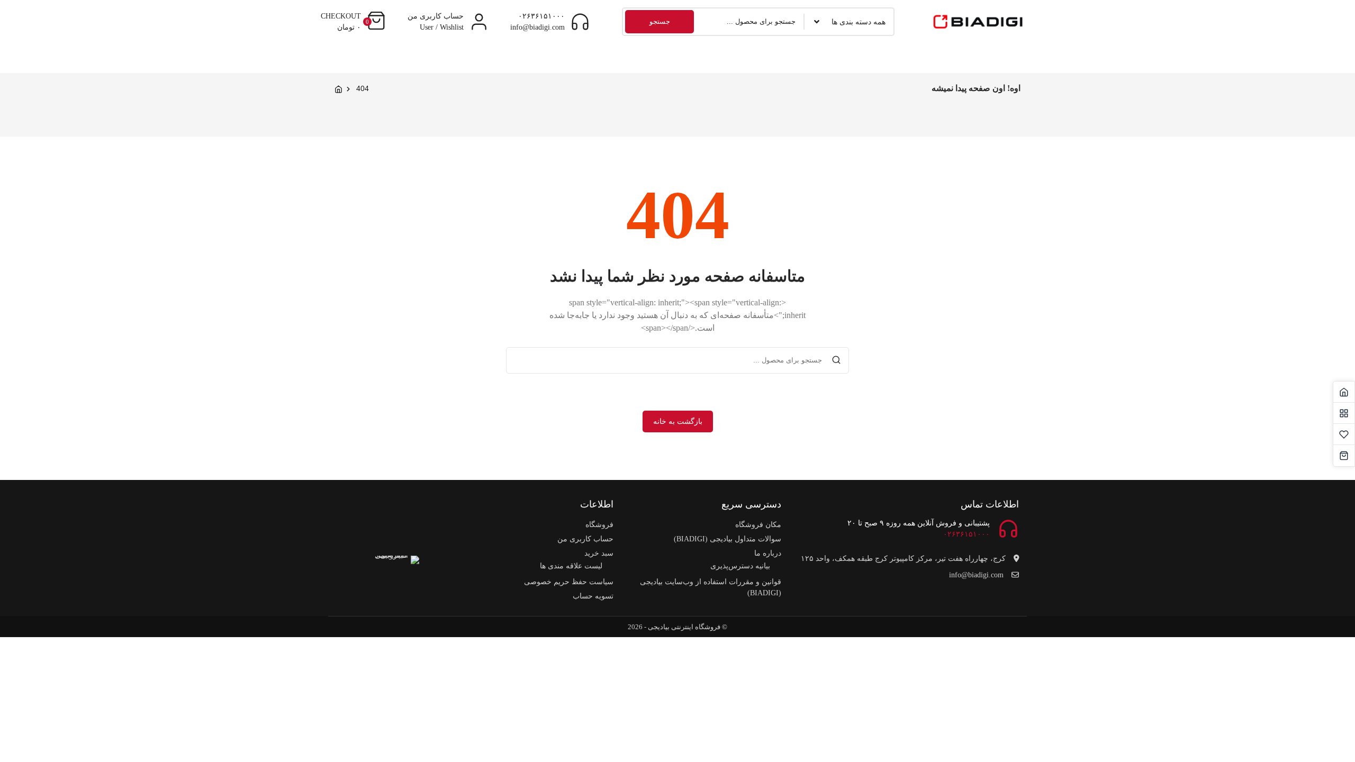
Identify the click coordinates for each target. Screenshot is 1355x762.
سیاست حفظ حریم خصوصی (568, 582)
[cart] (1343, 455)
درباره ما (767, 553)
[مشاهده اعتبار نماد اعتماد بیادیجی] (395, 579)
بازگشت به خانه (677, 421)
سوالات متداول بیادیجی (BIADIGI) (727, 539)
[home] (1343, 392)
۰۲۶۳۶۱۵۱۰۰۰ (541, 16)
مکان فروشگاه (758, 525)
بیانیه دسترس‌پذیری (740, 566)
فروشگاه (599, 525)
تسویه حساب (593, 596)
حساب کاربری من (585, 539)
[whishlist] (1343, 434)
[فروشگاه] (1343, 413)
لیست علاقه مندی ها (571, 566)
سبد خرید (598, 553)
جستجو (659, 21)
